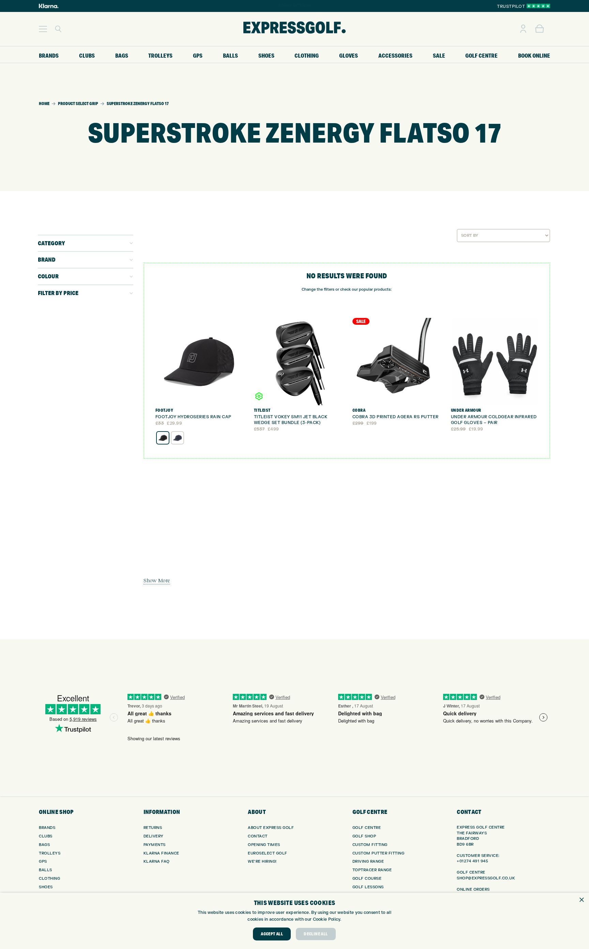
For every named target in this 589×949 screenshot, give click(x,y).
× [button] (581, 900)
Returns (153, 827)
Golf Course (367, 878)
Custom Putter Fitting (378, 853)
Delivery (154, 836)
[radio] (163, 438)
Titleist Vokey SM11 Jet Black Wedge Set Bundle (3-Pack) (291, 419)
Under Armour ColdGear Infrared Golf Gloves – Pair (494, 419)
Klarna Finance (161, 853)
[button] (43, 29)
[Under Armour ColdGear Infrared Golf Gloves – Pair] (494, 361)
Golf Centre (366, 827)
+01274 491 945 (472, 861)
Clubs (45, 836)
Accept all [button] (272, 934)
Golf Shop (364, 836)
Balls (45, 870)
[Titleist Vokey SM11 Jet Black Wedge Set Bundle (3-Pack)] (297, 361)
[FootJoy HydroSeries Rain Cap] (199, 361)
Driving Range (368, 861)
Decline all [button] (316, 934)
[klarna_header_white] (48, 6)
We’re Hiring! (262, 861)
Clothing (49, 878)
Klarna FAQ (157, 861)
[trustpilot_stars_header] (538, 6)
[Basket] (539, 29)
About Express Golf (271, 827)
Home (44, 103)
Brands (47, 827)
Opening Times (264, 844)
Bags (44, 844)
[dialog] (294, 921)
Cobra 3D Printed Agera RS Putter (395, 417)
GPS (43, 861)
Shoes (46, 887)
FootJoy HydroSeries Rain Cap (193, 417)
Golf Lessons (368, 887)
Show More (157, 580)
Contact (258, 836)
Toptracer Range (372, 870)
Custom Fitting (370, 844)
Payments (155, 844)
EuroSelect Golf (267, 853)
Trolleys (49, 853)
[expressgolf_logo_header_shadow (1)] (294, 29)
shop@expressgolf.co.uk (486, 878)
